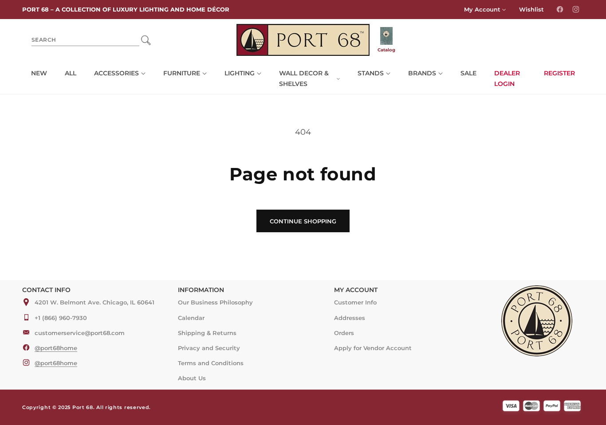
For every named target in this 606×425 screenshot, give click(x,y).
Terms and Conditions (211, 362)
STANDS (371, 73)
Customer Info (355, 302)
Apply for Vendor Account (373, 347)
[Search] (146, 40)
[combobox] (85, 40)
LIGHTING (239, 73)
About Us (192, 377)
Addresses (349, 317)
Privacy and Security (209, 347)
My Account (482, 9)
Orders (344, 332)
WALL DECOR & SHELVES (304, 78)
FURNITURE (181, 73)
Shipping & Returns (207, 332)
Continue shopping (303, 221)
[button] (119, 73)
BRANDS (422, 73)
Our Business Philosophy (215, 302)
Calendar (191, 317)
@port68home (56, 347)
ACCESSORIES (116, 73)
